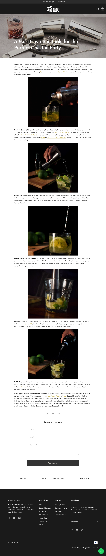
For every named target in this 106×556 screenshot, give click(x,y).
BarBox (42, 72)
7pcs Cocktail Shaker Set (29, 135)
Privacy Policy (60, 505)
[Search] (97, 9)
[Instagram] (19, 518)
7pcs (53, 396)
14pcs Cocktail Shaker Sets (56, 137)
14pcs (64, 396)
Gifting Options (86, 548)
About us (95, 548)
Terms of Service (60, 515)
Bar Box (16, 542)
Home (74, 548)
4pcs (48, 396)
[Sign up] (97, 522)
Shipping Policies (61, 508)
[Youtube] (14, 518)
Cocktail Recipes (45, 508)
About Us (42, 505)
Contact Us (43, 521)
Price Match (43, 511)
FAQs (41, 524)
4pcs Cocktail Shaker (62, 132)
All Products (43, 515)
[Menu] (3, 9)
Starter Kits (61, 72)
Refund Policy (59, 511)
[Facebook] (9, 518)
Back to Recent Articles (53, 478)
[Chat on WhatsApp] (101, 551)
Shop (78, 548)
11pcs (43, 137)
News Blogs (43, 518)
